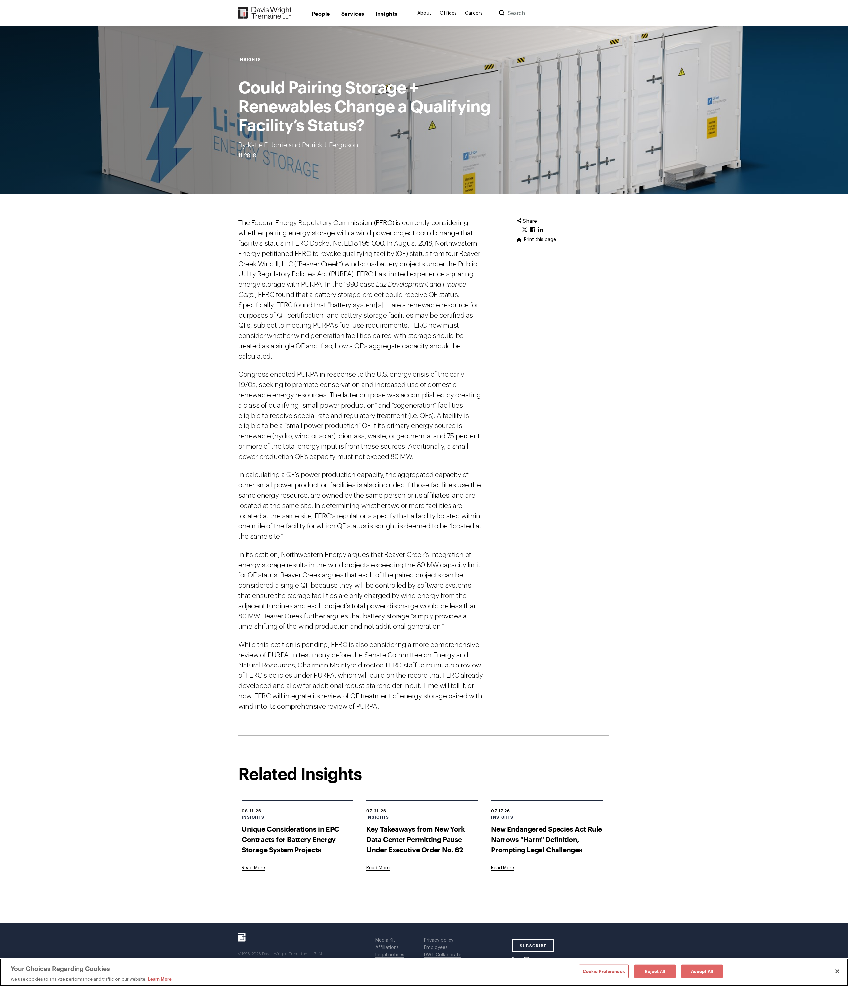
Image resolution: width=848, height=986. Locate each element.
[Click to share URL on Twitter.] (524, 230)
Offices (448, 13)
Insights (387, 13)
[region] (424, 972)
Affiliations (387, 947)
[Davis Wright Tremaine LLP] (265, 13)
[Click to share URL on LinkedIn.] (540, 230)
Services (352, 13)
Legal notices (389, 955)
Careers (474, 13)
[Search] (501, 13)
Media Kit (385, 940)
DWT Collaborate (442, 955)
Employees (436, 947)
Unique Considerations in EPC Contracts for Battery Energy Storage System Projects (290, 839)
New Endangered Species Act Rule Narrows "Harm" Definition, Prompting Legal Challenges (546, 839)
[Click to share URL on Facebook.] (532, 230)
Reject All (655, 971)
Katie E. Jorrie (267, 145)
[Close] (837, 971)
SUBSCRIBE (533, 945)
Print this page (539, 239)
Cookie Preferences (604, 971)
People (321, 13)
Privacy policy (438, 940)
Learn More (160, 979)
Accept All (702, 971)
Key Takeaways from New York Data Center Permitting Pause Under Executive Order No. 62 (415, 839)
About (424, 13)
